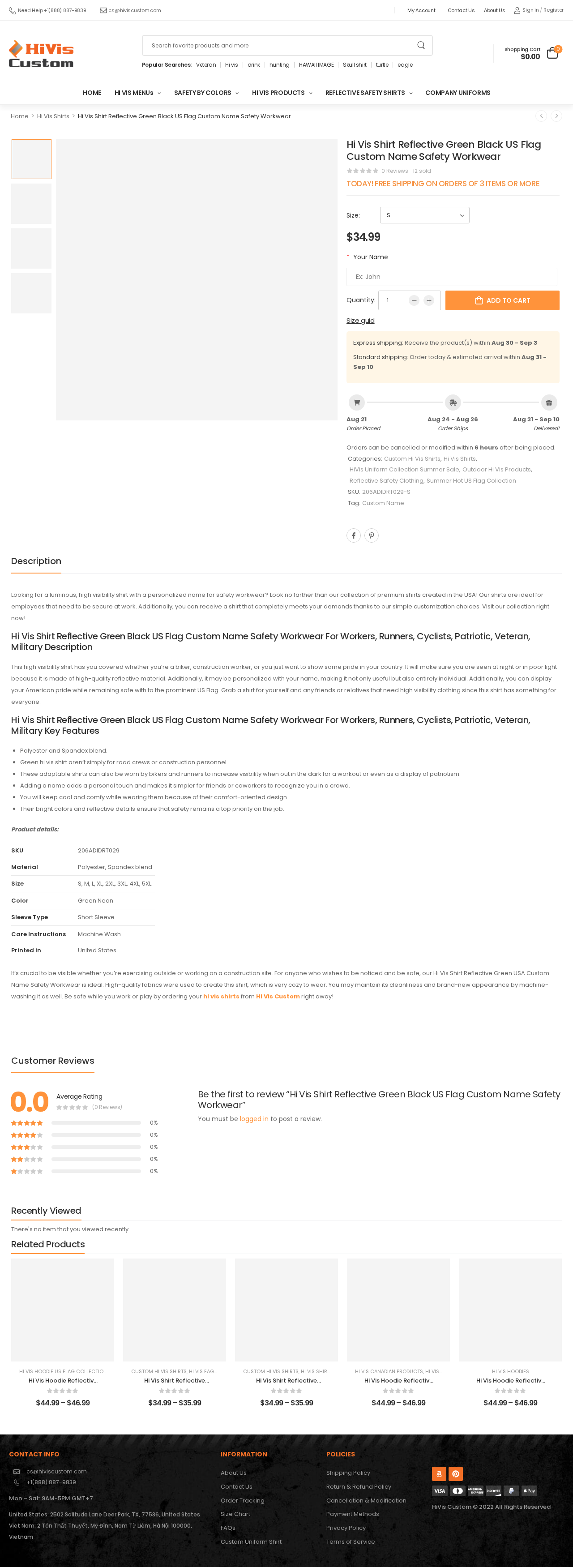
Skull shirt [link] (355, 65)
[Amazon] (439, 1474)
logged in (254, 1118)
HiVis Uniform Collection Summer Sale (404, 469)
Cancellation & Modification (366, 1500)
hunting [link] (279, 65)
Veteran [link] (206, 65)
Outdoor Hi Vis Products (496, 469)
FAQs (228, 1528)
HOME (92, 92)
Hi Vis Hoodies (510, 1371)
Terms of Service (350, 1541)
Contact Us (461, 10)
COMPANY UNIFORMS (457, 92)
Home (20, 116)
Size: (353, 215)
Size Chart (235, 1514)
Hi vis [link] (231, 65)
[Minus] (414, 300)
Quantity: (361, 299)
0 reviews (394, 171)
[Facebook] (353, 535)
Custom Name (383, 503)
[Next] (556, 116)
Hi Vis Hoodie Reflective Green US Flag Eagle (63, 1384)
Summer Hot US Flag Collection (471, 480)
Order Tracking (243, 1500)
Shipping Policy (348, 1473)
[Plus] (428, 300)
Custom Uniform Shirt (251, 1541)
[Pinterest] (371, 535)
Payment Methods (352, 1514)
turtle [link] (382, 65)
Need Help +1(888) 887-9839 (52, 10)
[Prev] (541, 116)
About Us (494, 10)
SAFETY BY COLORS (202, 92)
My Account (421, 10)
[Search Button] (421, 45)
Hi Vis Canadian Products (389, 1371)
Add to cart (508, 300)
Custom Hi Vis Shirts (412, 458)
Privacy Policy (346, 1528)
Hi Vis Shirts (53, 116)
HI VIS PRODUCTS (278, 92)
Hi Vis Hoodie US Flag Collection (63, 1371)
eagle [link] (405, 65)
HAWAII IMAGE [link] (316, 65)
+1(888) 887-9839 (51, 1482)
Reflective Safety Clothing (386, 480)
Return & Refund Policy (358, 1486)
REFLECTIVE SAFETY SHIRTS (365, 92)
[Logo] (41, 53)
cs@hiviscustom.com (134, 10)
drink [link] (254, 65)
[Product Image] (197, 279)
